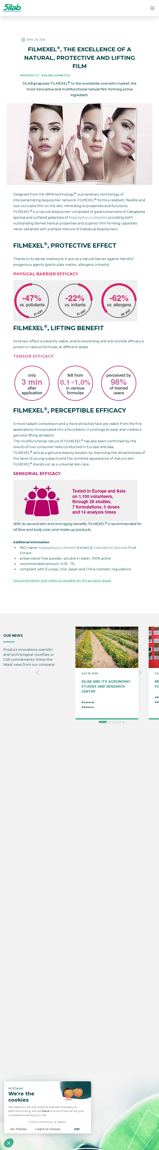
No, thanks (18, 1129)
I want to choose (47, 1129)
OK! (77, 1129)
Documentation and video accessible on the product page (62, 581)
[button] (9, 1143)
